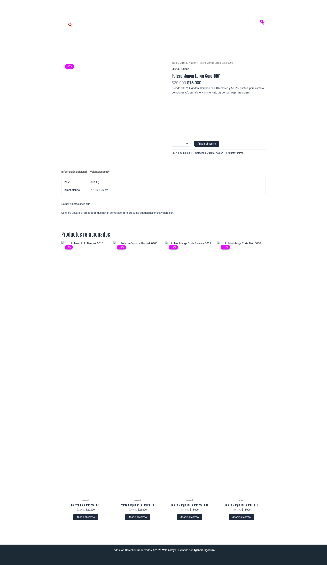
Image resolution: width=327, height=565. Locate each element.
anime (240, 153)
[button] (70, 25)
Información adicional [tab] (74, 171)
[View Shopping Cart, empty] (262, 25)
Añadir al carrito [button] (85, 517)
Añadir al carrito (207, 143)
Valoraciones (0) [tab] (100, 171)
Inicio (175, 62)
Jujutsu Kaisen (188, 62)
